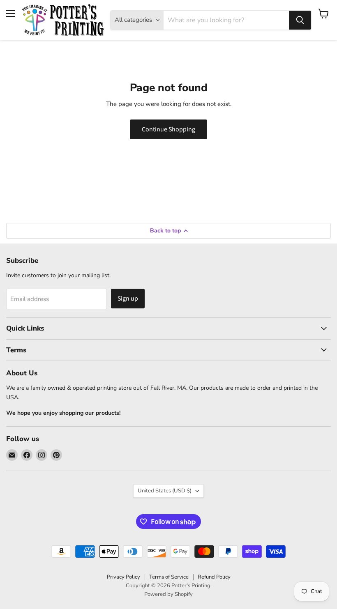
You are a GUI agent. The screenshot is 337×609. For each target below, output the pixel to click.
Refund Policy (214, 577)
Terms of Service (169, 577)
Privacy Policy (123, 577)
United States (165, 490)
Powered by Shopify (168, 594)
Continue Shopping (168, 129)
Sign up (128, 298)
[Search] (300, 20)
